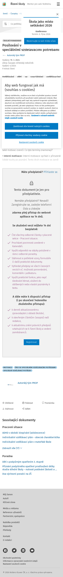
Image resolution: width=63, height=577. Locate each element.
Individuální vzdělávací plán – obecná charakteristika (31, 437)
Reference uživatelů (12, 512)
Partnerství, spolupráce (14, 516)
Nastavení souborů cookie (14, 564)
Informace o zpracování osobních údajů (20, 561)
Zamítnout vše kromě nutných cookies (31, 126)
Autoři (5, 498)
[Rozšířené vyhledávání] (5, 24)
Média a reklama (11, 508)
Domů (5, 14)
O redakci (7, 540)
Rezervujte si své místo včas (41, 41)
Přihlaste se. (51, 172)
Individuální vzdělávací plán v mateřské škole (26, 441)
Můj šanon (8, 494)
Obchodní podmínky (12, 558)
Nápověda (7, 526)
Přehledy (7, 530)
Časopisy (14, 14)
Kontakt (6, 536)
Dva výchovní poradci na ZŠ (17, 473)
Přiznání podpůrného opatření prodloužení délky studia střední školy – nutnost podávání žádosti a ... (29, 468)
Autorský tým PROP (16, 55)
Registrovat (31, 342)
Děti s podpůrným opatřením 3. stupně (23, 461)
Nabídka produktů (11, 522)
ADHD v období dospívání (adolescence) (23, 432)
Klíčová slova (9, 502)
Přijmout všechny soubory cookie (31, 135)
